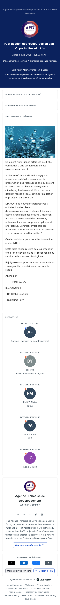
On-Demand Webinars (17, 588)
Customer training (11, 595)
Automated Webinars (41, 588)
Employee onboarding (45, 595)
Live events (30, 599)
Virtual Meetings (14, 585)
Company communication (37, 592)
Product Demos (15, 592)
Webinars (29, 585)
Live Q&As (27, 595)
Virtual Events (43, 585)
